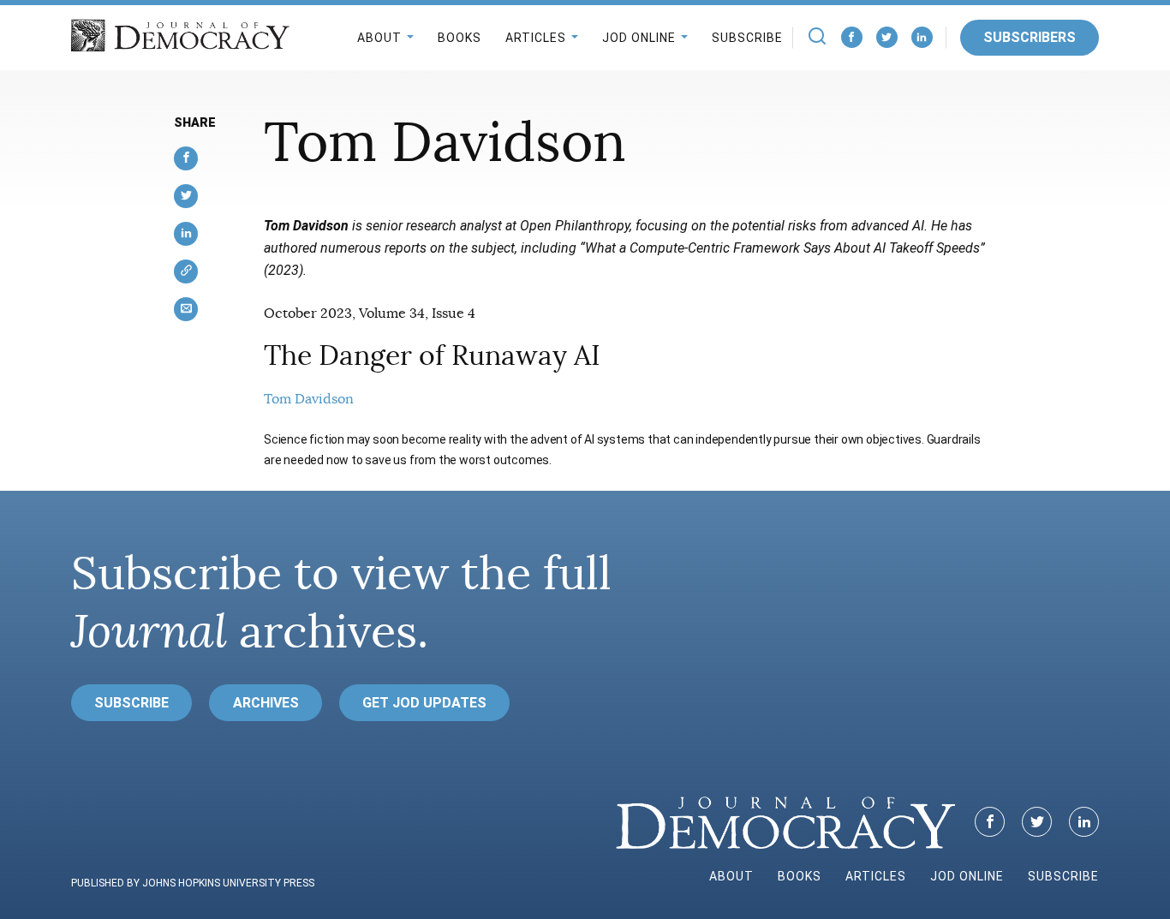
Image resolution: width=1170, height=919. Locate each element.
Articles (535, 38)
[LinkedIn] (922, 37)
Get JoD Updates (424, 703)
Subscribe (747, 38)
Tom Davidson (309, 399)
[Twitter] (887, 37)
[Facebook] (852, 37)
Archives (266, 703)
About (379, 38)
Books (459, 38)
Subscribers (1029, 37)
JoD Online (639, 38)
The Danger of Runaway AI (432, 355)
